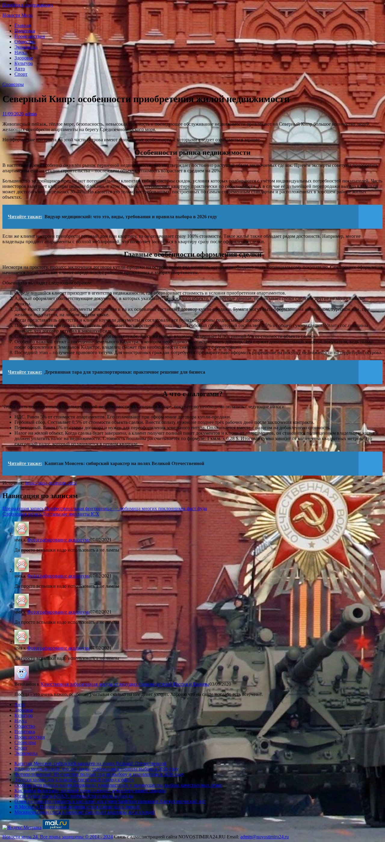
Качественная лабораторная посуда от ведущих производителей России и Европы (125, 684)
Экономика (26, 47)
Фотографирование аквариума (58, 539)
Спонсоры (13, 84)
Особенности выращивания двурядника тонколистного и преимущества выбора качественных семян (118, 785)
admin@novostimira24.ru (264, 836)
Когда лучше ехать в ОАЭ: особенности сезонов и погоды (74, 795)
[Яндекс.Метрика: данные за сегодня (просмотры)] (22, 827)
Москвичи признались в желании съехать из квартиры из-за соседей (84, 812)
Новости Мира (17, 15)
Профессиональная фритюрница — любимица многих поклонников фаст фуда (104, 508)
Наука (20, 52)
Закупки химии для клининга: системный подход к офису (74, 779)
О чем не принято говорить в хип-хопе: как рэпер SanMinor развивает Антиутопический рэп (110, 801)
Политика (24, 30)
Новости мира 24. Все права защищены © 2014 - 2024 (57, 836)
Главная (22, 25)
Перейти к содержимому (27, 5)
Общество (24, 41)
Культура (23, 63)
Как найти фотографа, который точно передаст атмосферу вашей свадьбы (90, 790)
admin (31, 113)
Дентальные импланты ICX (50, 513)
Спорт (20, 74)
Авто (19, 68)
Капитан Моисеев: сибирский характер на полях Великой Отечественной (90, 763)
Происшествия (29, 36)
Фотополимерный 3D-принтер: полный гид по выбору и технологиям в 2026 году (99, 774)
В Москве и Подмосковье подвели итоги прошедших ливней (77, 806)
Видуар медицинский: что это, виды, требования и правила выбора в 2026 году (96, 768)
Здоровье (23, 57)
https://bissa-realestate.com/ (51, 482)
